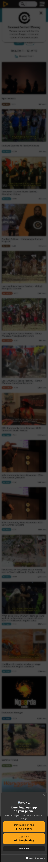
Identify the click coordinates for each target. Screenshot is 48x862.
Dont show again (37, 858)
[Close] (43, 795)
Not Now (24, 848)
